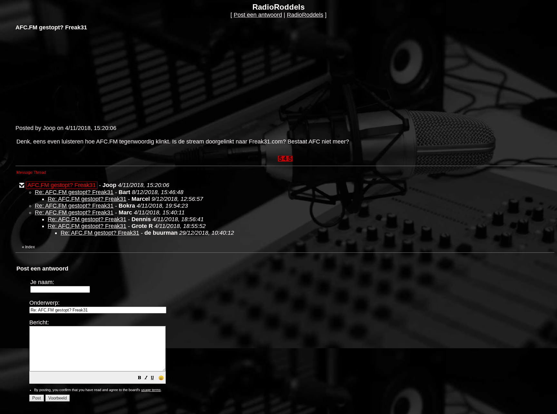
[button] (139, 378)
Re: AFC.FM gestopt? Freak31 (74, 192)
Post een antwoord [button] (258, 15)
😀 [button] (161, 377)
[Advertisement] (63, 77)
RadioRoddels (305, 15)
